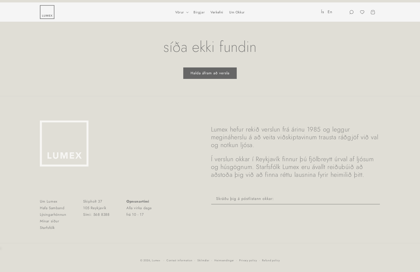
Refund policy (271, 260)
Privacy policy (248, 260)
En (330, 12)
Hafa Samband (52, 208)
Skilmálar (203, 260)
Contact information (179, 260)
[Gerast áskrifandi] (374, 199)
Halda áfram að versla (210, 73)
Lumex (156, 260)
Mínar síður (49, 221)
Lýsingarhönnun (53, 214)
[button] (181, 12)
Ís (322, 12)
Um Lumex (48, 201)
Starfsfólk (47, 227)
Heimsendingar (224, 260)
